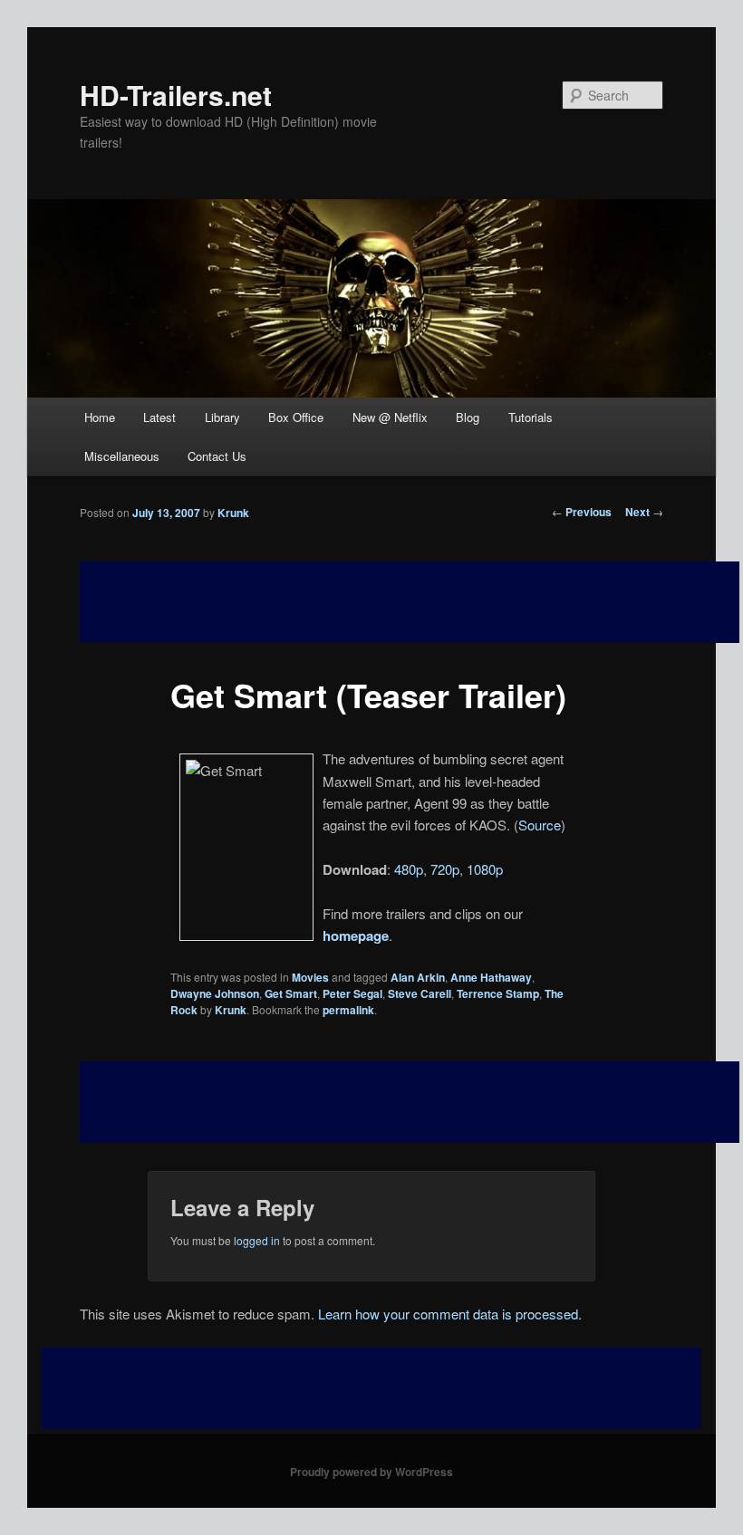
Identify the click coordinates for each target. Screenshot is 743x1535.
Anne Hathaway (491, 977)
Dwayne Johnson (214, 993)
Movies (310, 977)
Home (99, 417)
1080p (485, 868)
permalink (348, 1010)
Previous (582, 512)
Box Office (295, 417)
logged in (257, 1240)
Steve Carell (419, 993)
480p (408, 868)
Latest (159, 417)
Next (644, 512)
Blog (467, 417)
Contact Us (217, 456)
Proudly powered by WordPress (371, 1471)
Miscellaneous (121, 456)
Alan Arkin (418, 977)
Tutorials (530, 417)
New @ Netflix (390, 417)
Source (539, 824)
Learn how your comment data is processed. (450, 1313)
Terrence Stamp (498, 993)
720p (444, 868)
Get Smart (291, 993)
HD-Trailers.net (176, 94)
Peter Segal (352, 993)
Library (222, 417)
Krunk (233, 512)
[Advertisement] (409, 1102)
